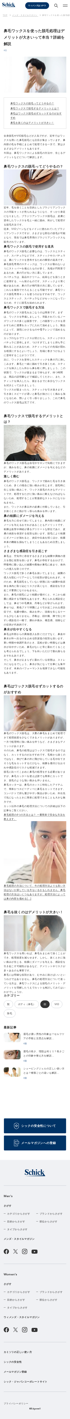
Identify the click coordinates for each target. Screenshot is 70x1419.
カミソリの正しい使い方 (18, 1352)
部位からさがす (48, 1221)
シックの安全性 (13, 1361)
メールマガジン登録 (15, 1371)
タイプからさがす (17, 1229)
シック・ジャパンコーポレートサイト (25, 1381)
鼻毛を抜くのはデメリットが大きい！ (32, 122)
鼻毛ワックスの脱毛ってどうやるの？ (32, 103)
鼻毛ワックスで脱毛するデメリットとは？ (34, 108)
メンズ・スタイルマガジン (19, 1238)
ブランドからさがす (51, 1213)
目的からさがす (16, 1221)
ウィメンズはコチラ (37, 5)
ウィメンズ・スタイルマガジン (22, 1317)
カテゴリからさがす (18, 1213)
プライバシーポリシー (16, 1403)
